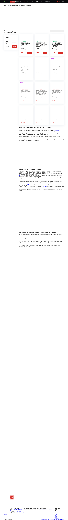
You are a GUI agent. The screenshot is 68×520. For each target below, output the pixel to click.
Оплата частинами (6, 513)
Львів (56, 517)
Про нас (5, 509)
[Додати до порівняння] (29, 49)
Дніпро (56, 514)
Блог (20, 1)
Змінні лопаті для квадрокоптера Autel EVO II (41, 114)
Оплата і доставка (5, 510)
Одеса (56, 512)
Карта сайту (62, 519)
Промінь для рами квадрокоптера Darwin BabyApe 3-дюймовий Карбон (25, 44)
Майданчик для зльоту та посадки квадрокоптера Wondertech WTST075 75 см (57, 92)
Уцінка (32, 1)
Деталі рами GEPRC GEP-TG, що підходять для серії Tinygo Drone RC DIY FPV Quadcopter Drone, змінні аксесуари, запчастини (41, 92)
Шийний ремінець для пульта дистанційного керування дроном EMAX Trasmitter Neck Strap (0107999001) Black (57, 68)
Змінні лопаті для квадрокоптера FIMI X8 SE (26, 114)
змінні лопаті (21, 175)
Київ (55, 511)
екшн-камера (59, 182)
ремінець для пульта (23, 177)
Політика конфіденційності (55, 519)
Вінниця (56, 516)
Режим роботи (6, 511)
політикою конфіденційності (43, 509)
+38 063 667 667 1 (20, 512)
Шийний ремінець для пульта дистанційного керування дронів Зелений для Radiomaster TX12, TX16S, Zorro (41, 44)
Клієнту (16, 1)
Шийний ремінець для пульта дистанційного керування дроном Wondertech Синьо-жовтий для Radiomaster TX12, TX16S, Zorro (26, 68)
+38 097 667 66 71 (38, 1)
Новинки (28, 1)
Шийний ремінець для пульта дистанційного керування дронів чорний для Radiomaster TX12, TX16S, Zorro (57, 44)
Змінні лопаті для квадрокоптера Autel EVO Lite (26, 91)
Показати (14, 46)
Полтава (56, 515)
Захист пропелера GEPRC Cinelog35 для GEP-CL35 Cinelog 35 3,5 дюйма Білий (57, 115)
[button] (11, 497)
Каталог (12, 1)
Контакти (5, 514)
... (10, 43)
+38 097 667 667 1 (17, 511)
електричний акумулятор (26, 184)
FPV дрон (45, 186)
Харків (56, 513)
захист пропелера (22, 179)
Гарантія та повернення (45, 519)
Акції (24, 1)
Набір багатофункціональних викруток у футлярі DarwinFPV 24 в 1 (41, 67)
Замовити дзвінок (47, 1)
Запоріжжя (57, 518)
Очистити (7, 46)
